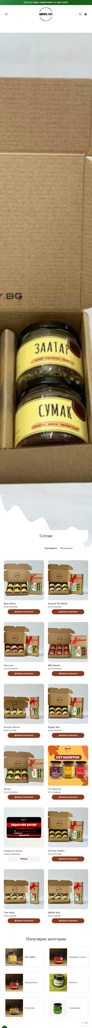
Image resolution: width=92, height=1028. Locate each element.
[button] (80, 14)
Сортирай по (51, 548)
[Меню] (6, 14)
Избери (24, 859)
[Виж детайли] (24, 580)
